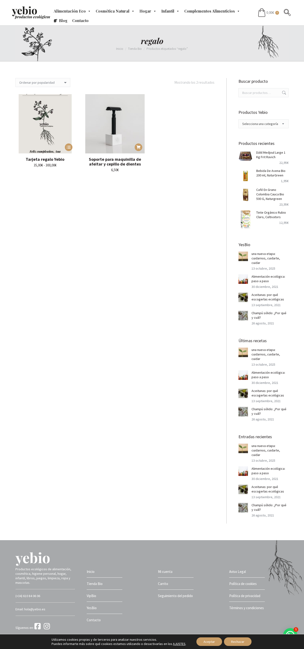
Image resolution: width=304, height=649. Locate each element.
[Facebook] (38, 628)
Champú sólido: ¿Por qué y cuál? (269, 315)
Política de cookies (243, 583)
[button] (138, 147)
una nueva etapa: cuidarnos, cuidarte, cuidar (266, 258)
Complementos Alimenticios (209, 11)
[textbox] (260, 124)
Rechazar (237, 642)
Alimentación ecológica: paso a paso (268, 278)
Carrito (163, 583)
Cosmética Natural (112, 11)
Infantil (167, 11)
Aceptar (209, 642)
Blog (63, 20)
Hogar (145, 11)
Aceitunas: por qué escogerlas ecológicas (268, 297)
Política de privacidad (244, 596)
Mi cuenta (165, 571)
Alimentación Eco (70, 11)
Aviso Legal (237, 571)
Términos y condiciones (246, 608)
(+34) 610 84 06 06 (27, 596)
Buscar (283, 92)
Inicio (91, 571)
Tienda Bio (95, 583)
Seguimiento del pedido (175, 596)
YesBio (92, 608)
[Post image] (243, 256)
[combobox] (263, 123)
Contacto (80, 20)
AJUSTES (179, 644)
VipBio (91, 596)
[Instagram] (47, 628)
